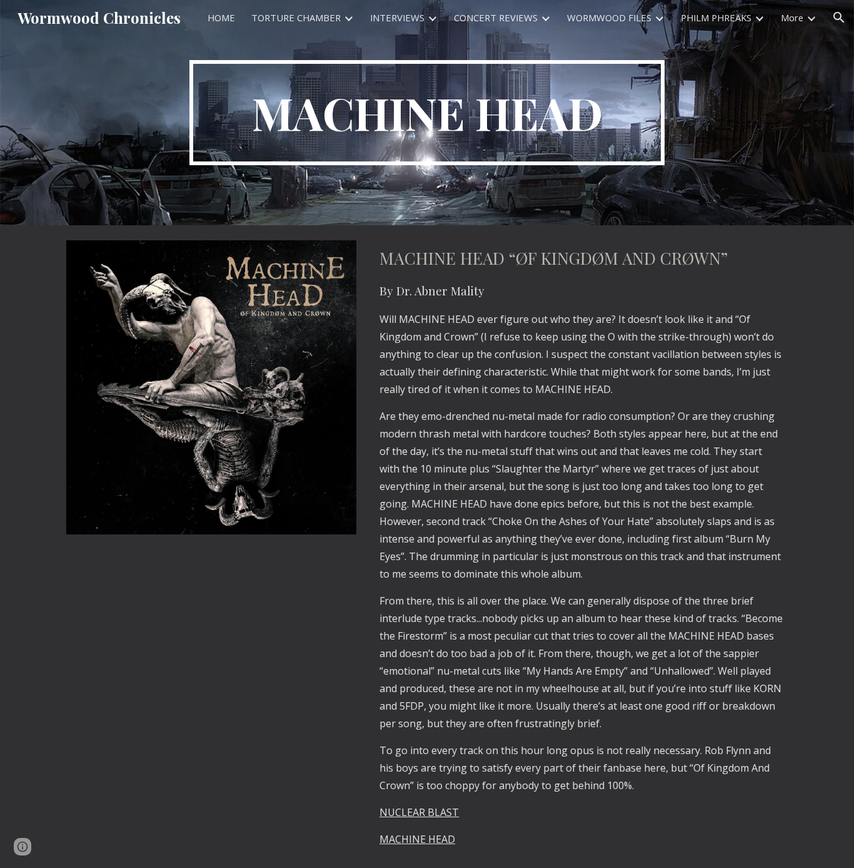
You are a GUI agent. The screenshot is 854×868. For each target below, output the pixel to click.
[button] (839, 18)
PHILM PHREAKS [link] (716, 17)
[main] (427, 112)
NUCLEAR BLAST (419, 812)
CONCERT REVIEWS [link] (496, 17)
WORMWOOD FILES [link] (609, 17)
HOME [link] (221, 17)
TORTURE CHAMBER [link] (296, 17)
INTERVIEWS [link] (397, 17)
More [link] (792, 17)
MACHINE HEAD (417, 839)
